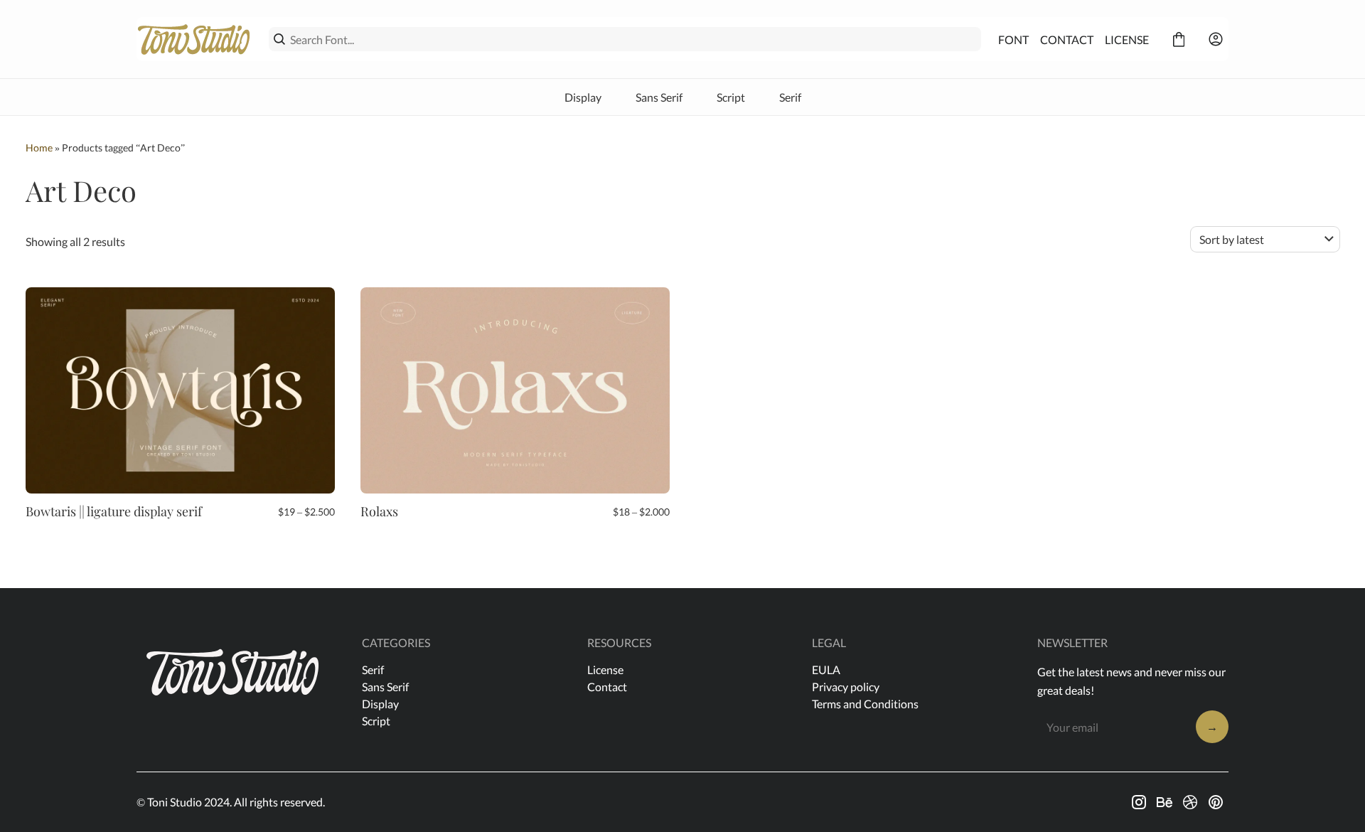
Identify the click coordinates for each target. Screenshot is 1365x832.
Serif (790, 97)
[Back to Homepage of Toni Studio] (194, 39)
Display (582, 97)
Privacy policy (845, 686)
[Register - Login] (1215, 39)
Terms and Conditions (865, 703)
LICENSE (1127, 39)
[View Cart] (1179, 39)
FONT (1013, 39)
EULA (826, 669)
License (605, 669)
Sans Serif (659, 97)
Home (39, 148)
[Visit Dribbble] (1190, 802)
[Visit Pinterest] (1215, 802)
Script (731, 97)
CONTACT (1066, 39)
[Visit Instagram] (1139, 802)
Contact (607, 686)
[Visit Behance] (1164, 802)
